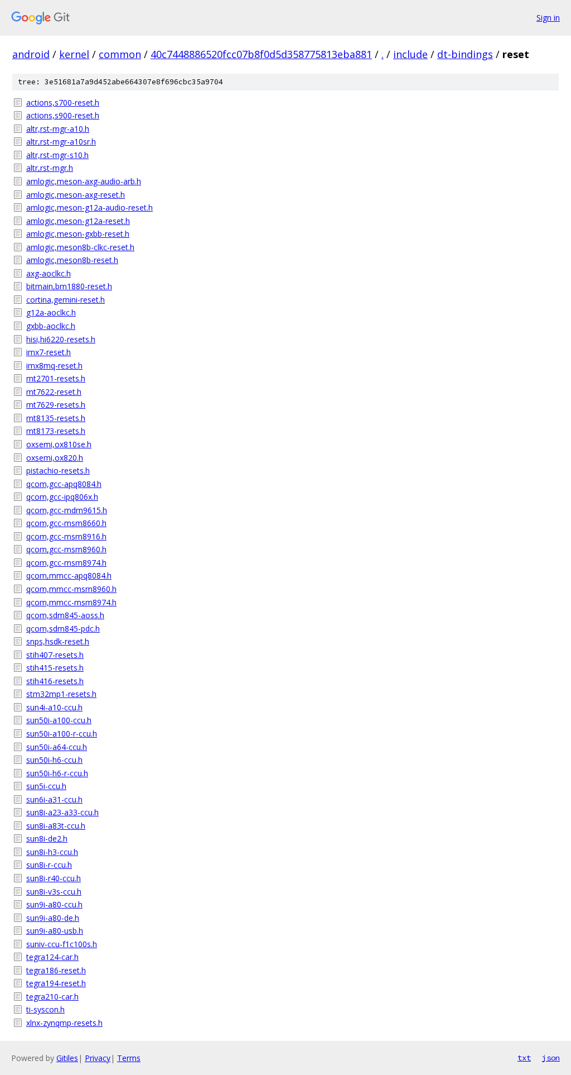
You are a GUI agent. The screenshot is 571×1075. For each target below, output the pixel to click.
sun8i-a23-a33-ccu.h (62, 812)
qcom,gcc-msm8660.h (66, 523)
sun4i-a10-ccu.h (54, 707)
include (410, 54)
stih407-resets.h (55, 654)
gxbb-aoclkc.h (50, 326)
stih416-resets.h (55, 681)
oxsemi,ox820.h (54, 457)
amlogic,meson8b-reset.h (72, 260)
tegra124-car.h (52, 957)
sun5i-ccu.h (46, 786)
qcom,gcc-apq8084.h (63, 484)
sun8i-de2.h (46, 838)
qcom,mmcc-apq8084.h (69, 575)
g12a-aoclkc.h (51, 312)
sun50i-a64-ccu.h (56, 747)
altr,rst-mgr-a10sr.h (61, 141)
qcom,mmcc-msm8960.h (71, 589)
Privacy (97, 1058)
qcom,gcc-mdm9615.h (66, 510)
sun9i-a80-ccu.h (54, 904)
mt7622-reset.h (53, 391)
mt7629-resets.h (55, 404)
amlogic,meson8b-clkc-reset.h (80, 247)
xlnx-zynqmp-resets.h (64, 1022)
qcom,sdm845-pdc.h (63, 628)
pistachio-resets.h (58, 470)
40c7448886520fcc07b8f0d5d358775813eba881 (261, 54)
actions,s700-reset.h (62, 102)
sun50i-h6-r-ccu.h (57, 773)
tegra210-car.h (52, 996)
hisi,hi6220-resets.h (60, 339)
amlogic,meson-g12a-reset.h (78, 221)
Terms (129, 1058)
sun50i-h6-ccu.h (54, 759)
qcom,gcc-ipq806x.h (62, 496)
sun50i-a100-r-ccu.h (61, 733)
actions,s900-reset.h (62, 115)
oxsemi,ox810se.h (58, 444)
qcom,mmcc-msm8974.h (71, 602)
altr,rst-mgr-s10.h (57, 155)
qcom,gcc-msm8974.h (66, 562)
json (551, 1058)
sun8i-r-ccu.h (49, 864)
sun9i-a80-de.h (52, 917)
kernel (74, 54)
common (120, 54)
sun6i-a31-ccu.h (54, 799)
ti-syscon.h (45, 1009)
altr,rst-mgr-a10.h (57, 128)
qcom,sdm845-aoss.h (65, 615)
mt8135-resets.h (55, 418)
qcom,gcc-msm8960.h (66, 549)
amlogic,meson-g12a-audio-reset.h (89, 207)
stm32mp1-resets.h (61, 694)
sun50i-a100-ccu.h (58, 720)
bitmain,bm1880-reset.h (69, 286)
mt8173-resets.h (55, 431)
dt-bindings (465, 54)
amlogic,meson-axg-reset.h (75, 194)
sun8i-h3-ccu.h (52, 852)
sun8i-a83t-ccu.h (55, 825)
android (31, 54)
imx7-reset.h (48, 352)
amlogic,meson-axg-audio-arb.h (83, 181)
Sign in (548, 17)
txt (524, 1058)
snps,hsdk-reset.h (57, 641)
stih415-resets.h (55, 667)
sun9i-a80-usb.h (54, 930)
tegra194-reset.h (56, 983)
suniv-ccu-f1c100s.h (61, 944)
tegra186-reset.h (56, 970)
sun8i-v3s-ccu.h (53, 891)
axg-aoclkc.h (48, 273)
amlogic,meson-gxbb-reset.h (77, 233)
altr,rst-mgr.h (49, 168)
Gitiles (67, 1058)
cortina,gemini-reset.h (65, 299)
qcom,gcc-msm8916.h (66, 536)
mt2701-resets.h (55, 378)
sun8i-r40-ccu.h (53, 878)
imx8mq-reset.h (54, 365)
